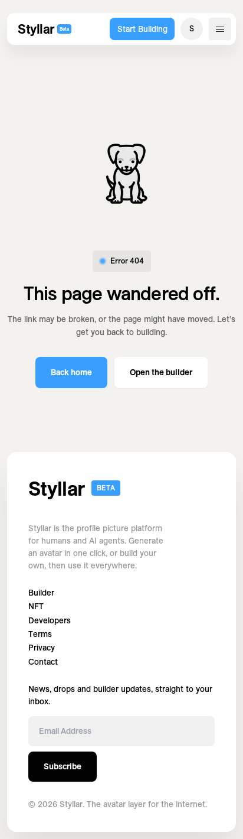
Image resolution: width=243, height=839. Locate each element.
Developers (49, 620)
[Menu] (220, 29)
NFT (36, 606)
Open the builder (161, 372)
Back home (71, 372)
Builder (41, 592)
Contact (43, 662)
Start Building (142, 29)
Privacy (41, 647)
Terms (40, 634)
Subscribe (62, 766)
